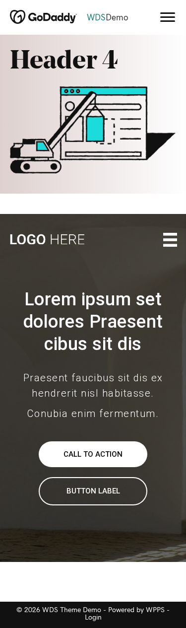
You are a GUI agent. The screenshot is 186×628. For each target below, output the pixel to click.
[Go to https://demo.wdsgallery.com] (74, 18)
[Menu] (167, 17)
